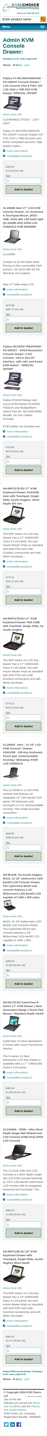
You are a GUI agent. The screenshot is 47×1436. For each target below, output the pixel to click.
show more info (12, 114)
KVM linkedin (12, 1424)
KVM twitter (6, 1424)
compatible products (19, 156)
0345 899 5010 (33, 13)
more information (17, 150)
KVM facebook (18, 1424)
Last (26, 65)
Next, (19, 65)
